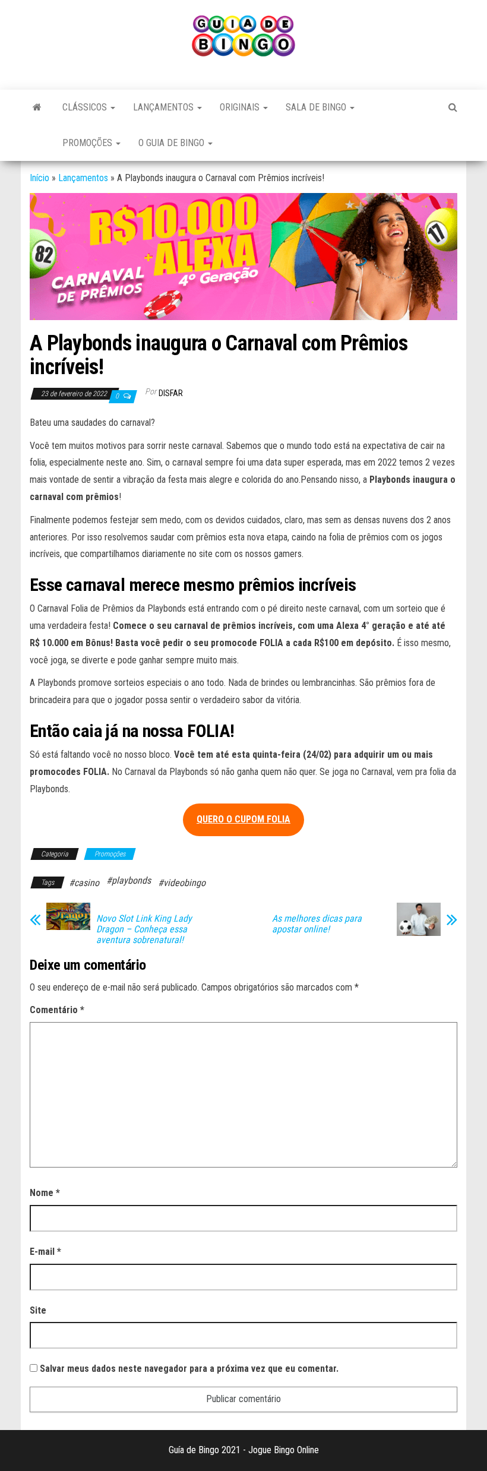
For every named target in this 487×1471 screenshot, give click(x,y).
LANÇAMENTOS (164, 107)
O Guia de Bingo (172, 142)
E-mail (45, 1251)
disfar (171, 393)
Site (38, 1310)
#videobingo (181, 882)
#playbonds (128, 880)
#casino (84, 882)
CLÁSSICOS (85, 107)
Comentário (57, 1010)
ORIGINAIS (241, 107)
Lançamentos (83, 178)
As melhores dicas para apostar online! (317, 924)
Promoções (88, 142)
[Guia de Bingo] (37, 107)
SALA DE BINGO (317, 107)
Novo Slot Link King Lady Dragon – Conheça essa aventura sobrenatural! (144, 929)
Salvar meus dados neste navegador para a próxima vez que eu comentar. (189, 1368)
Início (39, 178)
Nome (45, 1192)
